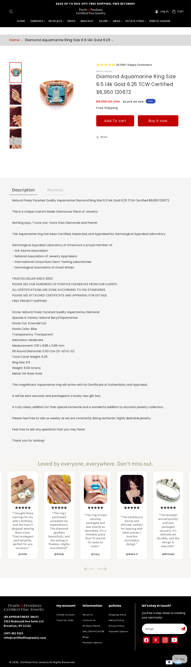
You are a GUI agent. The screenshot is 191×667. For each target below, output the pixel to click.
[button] (12, 11)
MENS (116, 21)
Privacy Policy (116, 625)
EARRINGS (37, 21)
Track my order (64, 620)
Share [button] (104, 137)
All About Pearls (92, 625)
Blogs (86, 637)
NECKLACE (55, 21)
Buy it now (158, 120)
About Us (88, 614)
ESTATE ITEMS (135, 21)
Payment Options (92, 642)
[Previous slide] (89, 569)
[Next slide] (102, 569)
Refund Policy (116, 620)
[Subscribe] (183, 628)
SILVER (103, 21)
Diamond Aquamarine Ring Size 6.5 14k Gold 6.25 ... (69, 40)
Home (14, 40)
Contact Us (89, 620)
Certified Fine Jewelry (34, 662)
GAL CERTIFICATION (93, 631)
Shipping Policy (117, 614)
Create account (65, 614)
